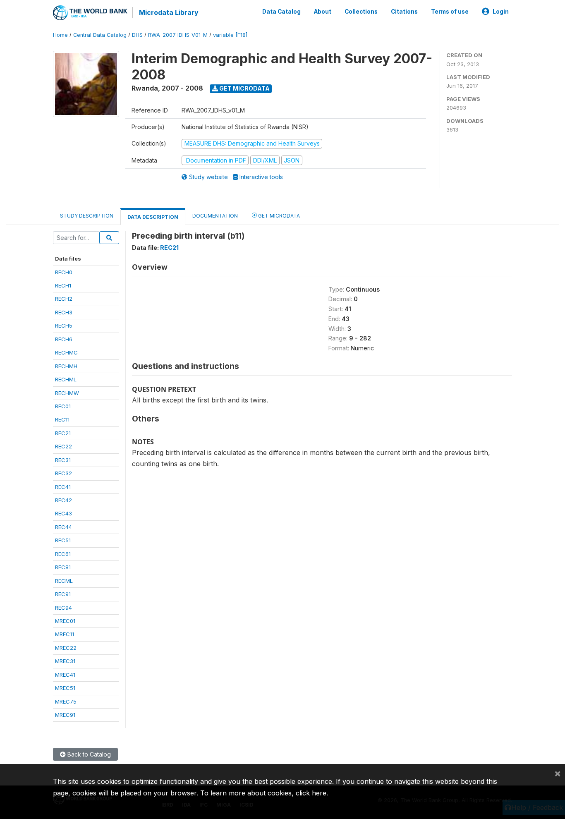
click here (311, 793)
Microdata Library (169, 12)
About (322, 11)
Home (60, 35)
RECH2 (63, 298)
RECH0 (63, 272)
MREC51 (65, 688)
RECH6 (63, 339)
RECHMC (66, 352)
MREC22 (66, 647)
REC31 (63, 460)
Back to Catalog (88, 754)
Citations (404, 11)
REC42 (63, 500)
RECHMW (67, 393)
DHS (137, 35)
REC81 (63, 567)
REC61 (63, 554)
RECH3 (63, 312)
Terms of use (450, 11)
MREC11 (64, 634)
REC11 (62, 419)
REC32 (63, 473)
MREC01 (65, 621)
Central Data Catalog (100, 35)
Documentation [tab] (215, 216)
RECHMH (66, 366)
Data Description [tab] (152, 217)
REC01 (63, 406)
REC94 (63, 607)
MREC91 (65, 714)
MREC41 (65, 674)
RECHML (66, 379)
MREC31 (65, 661)
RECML (64, 580)
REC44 (63, 527)
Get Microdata (244, 88)
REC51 (63, 540)
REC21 (63, 433)
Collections (361, 11)
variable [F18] (230, 35)
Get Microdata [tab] (278, 216)
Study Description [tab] (86, 216)
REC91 (63, 594)
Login (501, 11)
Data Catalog (281, 11)
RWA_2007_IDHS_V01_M (178, 35)
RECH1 (63, 285)
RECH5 (63, 325)
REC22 (63, 446)
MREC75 (66, 701)
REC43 (63, 513)
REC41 (63, 487)
